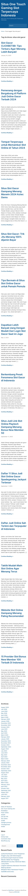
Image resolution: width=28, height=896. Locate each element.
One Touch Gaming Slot (8, 808)
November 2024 (6, 743)
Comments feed (5, 839)
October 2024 (5, 745)
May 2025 (4, 731)
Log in (3, 835)
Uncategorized (5, 824)
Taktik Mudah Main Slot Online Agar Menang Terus (11, 568)
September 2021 (6, 790)
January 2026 (5, 721)
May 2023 (4, 778)
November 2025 (6, 725)
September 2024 (6, 747)
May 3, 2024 (5, 337)
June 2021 (4, 794)
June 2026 (4, 711)
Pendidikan (4, 810)
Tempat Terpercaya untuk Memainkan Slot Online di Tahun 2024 (13, 144)
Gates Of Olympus (6, 806)
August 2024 (5, 749)
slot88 (3, 820)
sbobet (3, 814)
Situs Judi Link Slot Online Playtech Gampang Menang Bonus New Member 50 (12, 426)
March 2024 (4, 759)
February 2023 (5, 784)
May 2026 (4, 713)
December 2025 (6, 723)
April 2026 (4, 715)
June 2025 (4, 729)
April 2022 (4, 786)
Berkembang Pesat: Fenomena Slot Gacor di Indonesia (13, 377)
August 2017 (4, 798)
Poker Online (5, 812)
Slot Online (4, 818)
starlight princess (6, 822)
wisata (3, 826)
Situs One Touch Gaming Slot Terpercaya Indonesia (13, 9)
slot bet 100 (4, 816)
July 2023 (4, 774)
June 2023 (4, 776)
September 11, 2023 (7, 436)
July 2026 (4, 709)
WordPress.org (5, 841)
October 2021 (5, 788)
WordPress (11, 890)
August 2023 (5, 772)
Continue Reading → (7, 81)
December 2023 (6, 765)
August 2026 (5, 707)
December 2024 (6, 741)
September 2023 (6, 770)
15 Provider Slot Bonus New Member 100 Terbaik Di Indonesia (13, 659)
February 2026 (5, 719)
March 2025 (4, 735)
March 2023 (4, 782)
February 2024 (5, 761)
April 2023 (4, 780)
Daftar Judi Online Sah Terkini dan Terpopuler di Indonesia (14, 526)
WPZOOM (16, 892)
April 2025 (4, 733)
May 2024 (4, 755)
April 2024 (4, 757)
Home (2, 31)
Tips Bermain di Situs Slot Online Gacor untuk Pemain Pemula (13, 283)
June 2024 (4, 753)
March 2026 (4, 717)
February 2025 (5, 737)
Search (25, 25)
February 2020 (5, 796)
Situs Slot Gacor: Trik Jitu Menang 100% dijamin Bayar (12, 236)
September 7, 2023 (6, 486)
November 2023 (6, 766)
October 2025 (5, 727)
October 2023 (5, 768)
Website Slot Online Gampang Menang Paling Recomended (12, 613)
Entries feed (4, 837)
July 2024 (4, 751)
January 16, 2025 (6, 55)
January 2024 (5, 762)
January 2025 (5, 739)
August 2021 (4, 792)
